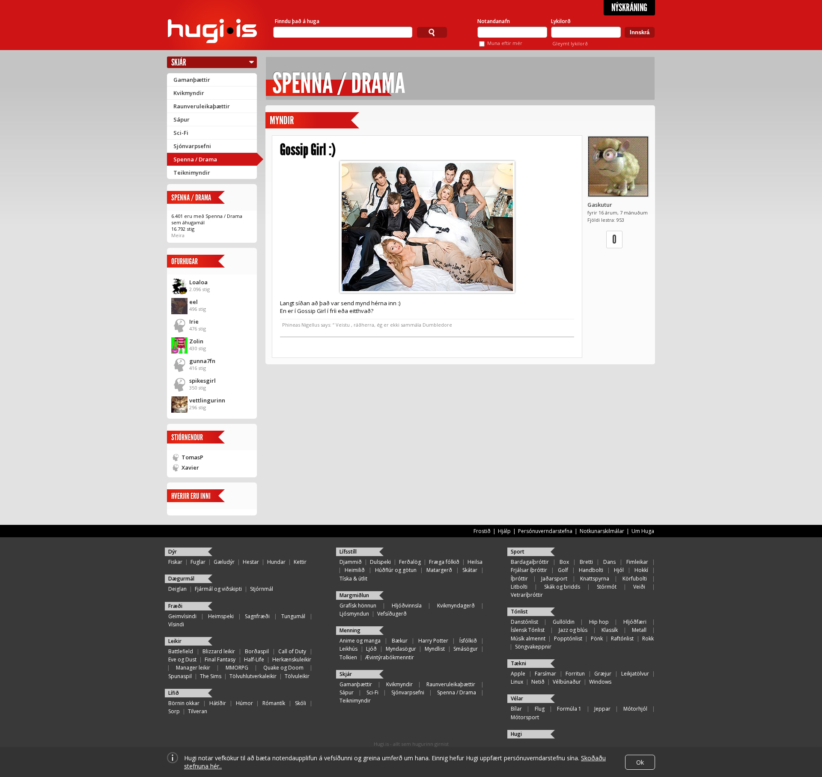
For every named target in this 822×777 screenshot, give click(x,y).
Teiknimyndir (191, 172)
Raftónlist (622, 638)
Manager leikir (193, 667)
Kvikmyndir (188, 93)
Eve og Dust (182, 659)
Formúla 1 (569, 708)
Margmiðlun (354, 595)
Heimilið (355, 570)
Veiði (639, 586)
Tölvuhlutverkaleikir (253, 676)
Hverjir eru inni (191, 496)
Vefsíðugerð (392, 613)
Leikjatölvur (635, 673)
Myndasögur (401, 648)
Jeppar (602, 708)
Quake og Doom (283, 667)
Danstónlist (524, 621)
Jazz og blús (573, 630)
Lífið (173, 693)
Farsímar (545, 673)
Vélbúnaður (567, 681)
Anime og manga (360, 640)
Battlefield (180, 651)
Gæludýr (224, 562)
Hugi (516, 734)
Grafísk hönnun (358, 605)
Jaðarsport (554, 578)
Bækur (400, 640)
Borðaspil (257, 651)
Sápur (181, 119)
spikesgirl (202, 380)
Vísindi (176, 624)
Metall (639, 630)
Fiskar (175, 562)
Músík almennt (528, 638)
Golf (563, 570)
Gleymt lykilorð (570, 43)
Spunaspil (180, 676)
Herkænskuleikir (291, 659)
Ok (640, 762)
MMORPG (237, 667)
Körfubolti (634, 578)
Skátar (469, 570)
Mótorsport (525, 717)
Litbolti (519, 586)
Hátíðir (217, 703)
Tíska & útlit (353, 578)
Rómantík (273, 703)
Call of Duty (292, 651)
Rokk (648, 638)
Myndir (282, 120)
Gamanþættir (191, 79)
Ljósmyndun (354, 613)
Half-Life (254, 659)
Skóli (300, 703)
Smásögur (465, 648)
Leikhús (348, 648)
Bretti (586, 562)
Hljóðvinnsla (407, 605)
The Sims (210, 676)
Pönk (597, 638)
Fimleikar (637, 562)
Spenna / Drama (195, 159)
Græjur (602, 673)
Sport (517, 551)
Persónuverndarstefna (545, 531)
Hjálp (504, 531)
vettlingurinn (207, 400)
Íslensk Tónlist (528, 630)
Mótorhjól (635, 708)
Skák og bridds (562, 586)
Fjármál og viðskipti (218, 588)
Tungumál (293, 616)
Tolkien (348, 657)
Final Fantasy (220, 659)
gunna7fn (202, 361)
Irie (194, 321)
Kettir (300, 562)
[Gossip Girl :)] (427, 227)
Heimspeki (221, 616)
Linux (517, 681)
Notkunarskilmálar (602, 531)
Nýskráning (629, 8)
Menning (350, 630)
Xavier (190, 467)
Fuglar (198, 562)
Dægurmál (181, 578)
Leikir (175, 641)
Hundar (276, 562)
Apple (518, 673)
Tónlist (519, 611)
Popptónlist (568, 638)
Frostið (482, 531)
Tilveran (197, 711)
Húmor (244, 703)
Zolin (196, 341)
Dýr (172, 551)
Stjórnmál (261, 588)
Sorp (174, 711)
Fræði (175, 606)
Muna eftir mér (504, 43)
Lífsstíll (348, 551)
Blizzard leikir (219, 651)
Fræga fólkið (444, 562)
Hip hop (599, 621)
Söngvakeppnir (533, 646)
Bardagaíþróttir (530, 562)
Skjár (178, 62)
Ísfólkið (468, 640)
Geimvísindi (182, 616)
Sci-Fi (180, 133)
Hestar (251, 562)
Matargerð (439, 570)
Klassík (610, 630)
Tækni (518, 663)
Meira (178, 235)
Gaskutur (599, 204)
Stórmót (606, 586)
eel (193, 302)
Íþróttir (519, 578)
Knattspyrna (594, 578)
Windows (600, 681)
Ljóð (371, 648)
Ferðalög (410, 562)
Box (564, 562)
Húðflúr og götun (396, 570)
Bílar (516, 708)
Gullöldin (564, 621)
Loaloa (198, 282)
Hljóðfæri (634, 621)
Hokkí (641, 570)
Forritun (575, 673)
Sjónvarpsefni (192, 146)
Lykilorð (561, 21)
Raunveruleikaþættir (201, 106)
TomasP (192, 457)
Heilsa (475, 562)
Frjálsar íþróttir (529, 570)
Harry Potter (433, 640)
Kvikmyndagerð (456, 605)
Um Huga (642, 531)
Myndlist (435, 648)
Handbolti (591, 570)
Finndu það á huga (297, 21)
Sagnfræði (257, 616)
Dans (609, 562)
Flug (540, 708)
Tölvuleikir (297, 676)
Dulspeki (380, 562)
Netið (538, 681)
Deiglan (177, 588)
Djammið (351, 562)
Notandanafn (493, 21)
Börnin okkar (184, 703)
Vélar (517, 698)
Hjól (619, 570)
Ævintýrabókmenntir (389, 657)
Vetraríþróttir (527, 594)
